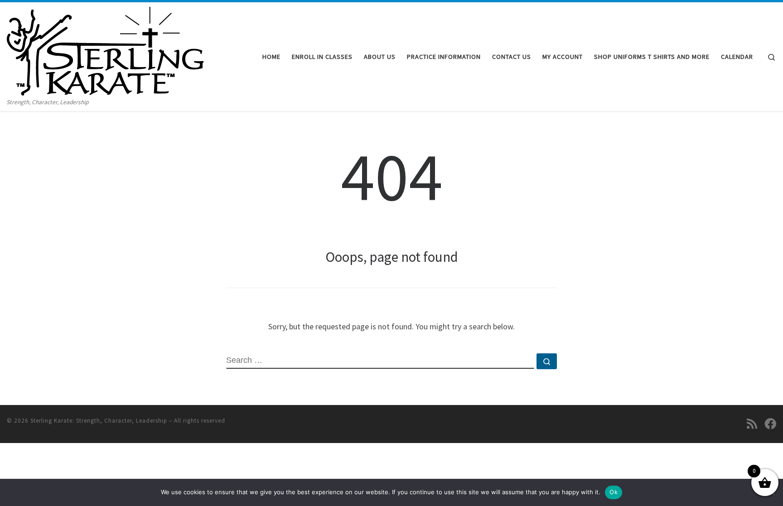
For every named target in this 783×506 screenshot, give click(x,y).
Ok (613, 492)
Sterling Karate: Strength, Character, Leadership (98, 420)
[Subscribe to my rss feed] (752, 423)
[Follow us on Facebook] (770, 423)
